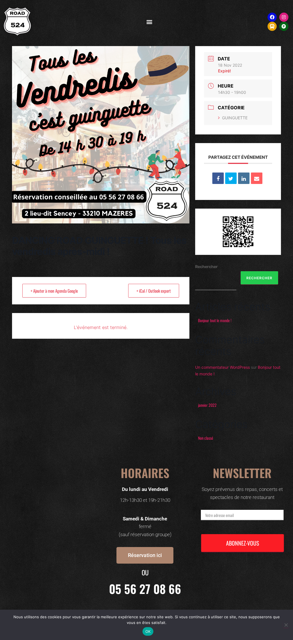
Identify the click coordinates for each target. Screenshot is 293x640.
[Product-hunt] (283, 26)
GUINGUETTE (235, 117)
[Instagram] (283, 17)
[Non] (286, 625)
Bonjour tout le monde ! (214, 320)
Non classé (205, 438)
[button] (149, 21)
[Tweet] (231, 178)
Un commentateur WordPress (222, 367)
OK (148, 631)
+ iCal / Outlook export (153, 291)
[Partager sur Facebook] (218, 178)
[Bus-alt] (272, 26)
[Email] (256, 178)
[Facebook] (272, 17)
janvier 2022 (207, 405)
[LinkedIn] (244, 178)
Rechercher (206, 266)
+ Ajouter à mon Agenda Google (54, 291)
